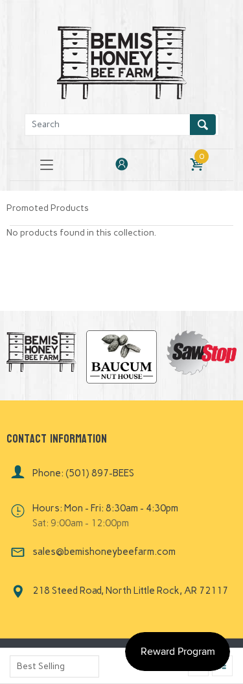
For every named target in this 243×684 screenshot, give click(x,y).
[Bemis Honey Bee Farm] (122, 60)
